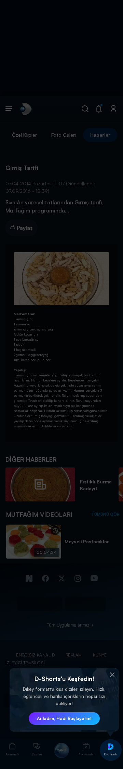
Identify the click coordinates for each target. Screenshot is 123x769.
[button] (112, 675)
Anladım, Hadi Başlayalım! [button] (64, 718)
